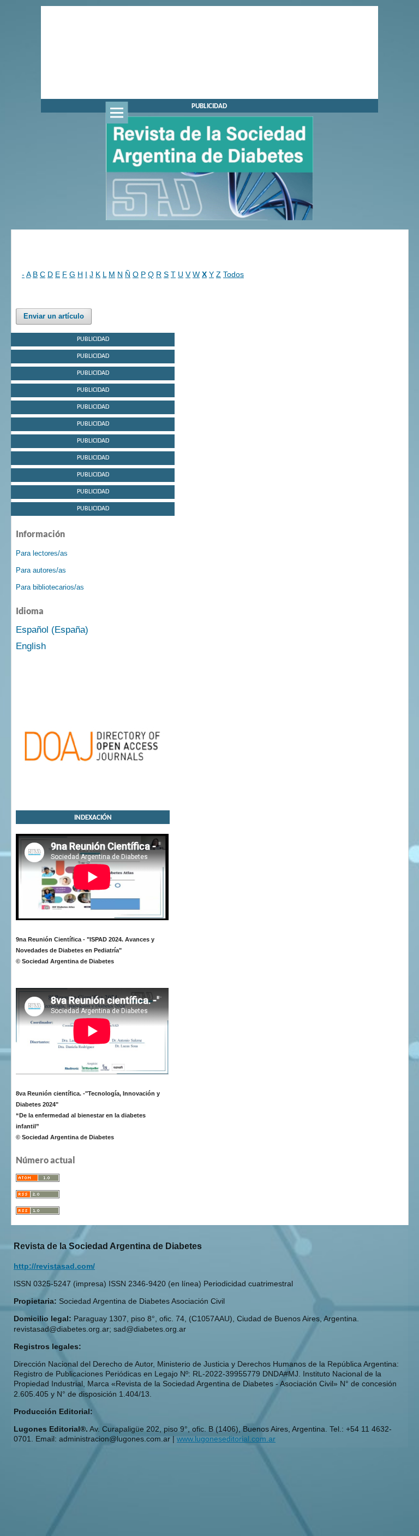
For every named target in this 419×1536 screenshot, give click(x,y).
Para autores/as (41, 570)
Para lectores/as (42, 553)
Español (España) (52, 630)
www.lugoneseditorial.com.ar (226, 1438)
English (31, 646)
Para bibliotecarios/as (50, 587)
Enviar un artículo (53, 316)
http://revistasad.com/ (54, 1266)
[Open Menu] (117, 112)
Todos (233, 274)
